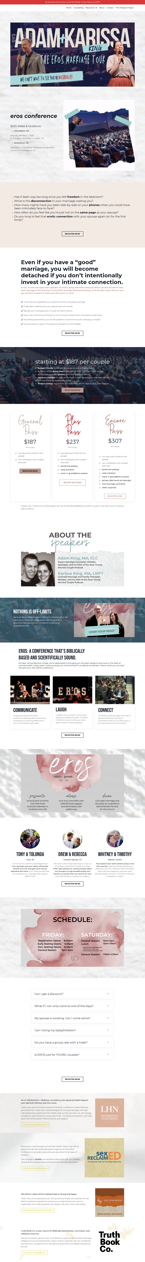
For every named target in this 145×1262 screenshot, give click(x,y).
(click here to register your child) (56, 380)
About (102, 8)
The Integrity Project (125, 8)
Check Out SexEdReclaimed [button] (35, 1168)
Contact (110, 8)
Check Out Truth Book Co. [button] (34, 1253)
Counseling (78, 8)
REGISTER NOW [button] (72, 234)
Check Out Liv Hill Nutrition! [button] (35, 1125)
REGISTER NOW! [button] (72, 390)
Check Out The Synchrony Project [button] (38, 1210)
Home (68, 8)
